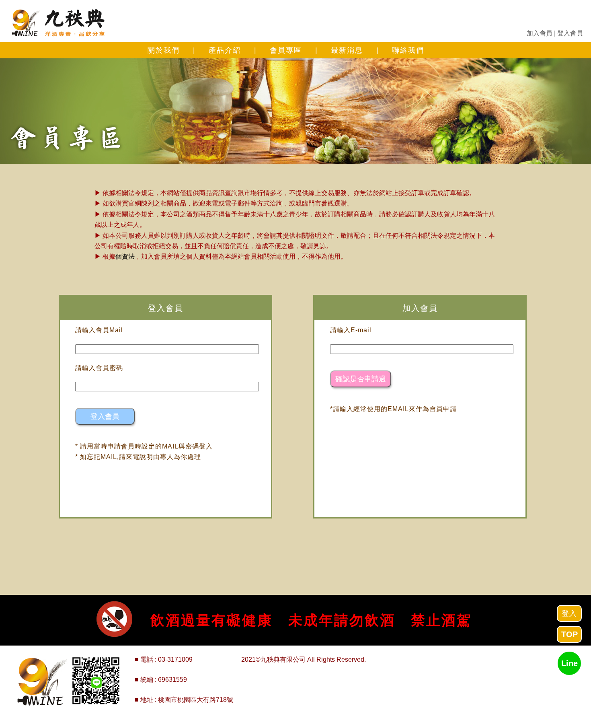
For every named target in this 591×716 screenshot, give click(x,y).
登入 (569, 613)
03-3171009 (175, 659)
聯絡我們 (408, 50)
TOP (569, 634)
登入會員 (570, 33)
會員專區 (286, 50)
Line (569, 663)
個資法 (125, 256)
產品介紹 (225, 50)
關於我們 (164, 50)
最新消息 (347, 50)
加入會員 (539, 33)
